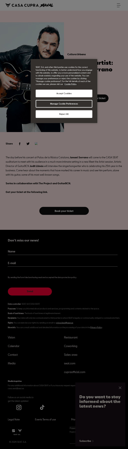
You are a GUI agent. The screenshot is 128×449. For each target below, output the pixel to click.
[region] (64, 91)
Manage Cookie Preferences (64, 104)
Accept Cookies (64, 93)
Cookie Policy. (70, 84)
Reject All (64, 114)
